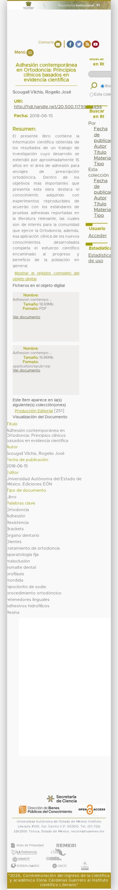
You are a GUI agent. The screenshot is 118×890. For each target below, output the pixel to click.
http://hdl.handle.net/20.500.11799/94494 (58, 107)
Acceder (97, 236)
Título (100, 152)
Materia (102, 158)
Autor (100, 146)
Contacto (46, 42)
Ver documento (26, 317)
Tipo (99, 163)
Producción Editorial (34, 411)
